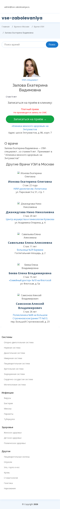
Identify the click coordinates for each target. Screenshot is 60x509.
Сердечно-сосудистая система (18, 379)
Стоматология (11, 478)
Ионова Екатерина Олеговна (30, 181)
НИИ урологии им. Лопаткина (30, 188)
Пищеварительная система (17, 364)
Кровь (7, 473)
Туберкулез (9, 419)
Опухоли (8, 462)
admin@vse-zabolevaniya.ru (16, 7)
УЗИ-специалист (30, 79)
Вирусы (7, 398)
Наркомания (10, 488)
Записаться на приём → (30, 119)
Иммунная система (13, 358)
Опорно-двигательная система (18, 342)
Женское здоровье (13, 433)
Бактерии (8, 403)
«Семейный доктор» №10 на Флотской (30, 280)
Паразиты (8, 414)
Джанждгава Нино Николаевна (30, 212)
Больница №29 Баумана (30, 249)
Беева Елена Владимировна (30, 273)
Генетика (8, 483)
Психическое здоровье (15, 443)
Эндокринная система (14, 374)
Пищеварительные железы (17, 457)
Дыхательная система (14, 353)
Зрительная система (13, 369)
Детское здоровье (12, 438)
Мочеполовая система (15, 385)
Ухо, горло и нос (12, 467)
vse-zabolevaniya (22, 18)
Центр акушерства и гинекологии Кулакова (30, 219)
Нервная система (12, 348)
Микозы (7, 409)
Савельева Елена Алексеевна (30, 243)
